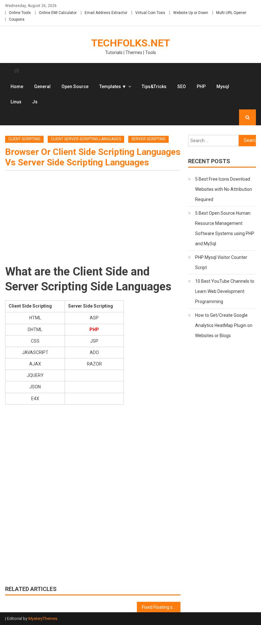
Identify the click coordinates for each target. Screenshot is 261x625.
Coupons (17, 19)
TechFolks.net (130, 43)
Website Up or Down (190, 12)
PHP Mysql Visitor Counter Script (221, 262)
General (42, 86)
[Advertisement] (92, 219)
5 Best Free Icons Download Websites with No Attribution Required (223, 189)
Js (35, 101)
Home (17, 86)
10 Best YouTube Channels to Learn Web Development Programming (224, 291)
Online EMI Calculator (58, 12)
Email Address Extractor (106, 12)
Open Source (74, 86)
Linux (16, 101)
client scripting (24, 139)
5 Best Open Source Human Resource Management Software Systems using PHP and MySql (224, 228)
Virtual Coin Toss (150, 12)
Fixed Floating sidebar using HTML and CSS (161, 607)
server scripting (148, 139)
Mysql (222, 86)
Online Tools (20, 12)
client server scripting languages (86, 139)
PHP (201, 86)
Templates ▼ (112, 86)
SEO (181, 86)
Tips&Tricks (154, 86)
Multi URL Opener (231, 12)
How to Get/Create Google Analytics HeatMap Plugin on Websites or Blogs (223, 325)
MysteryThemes (42, 618)
